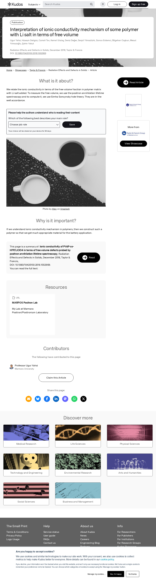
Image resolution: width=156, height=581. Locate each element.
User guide (49, 535)
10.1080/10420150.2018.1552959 (30, 53)
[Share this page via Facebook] (47, 398)
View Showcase (133, 143)
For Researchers (126, 531)
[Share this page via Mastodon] (65, 398)
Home (9, 70)
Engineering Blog (90, 542)
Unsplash (65, 209)
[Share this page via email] (28, 398)
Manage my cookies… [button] (96, 574)
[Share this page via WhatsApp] (74, 398)
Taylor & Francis (37, 70)
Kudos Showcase (126, 546)
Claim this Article (56, 377)
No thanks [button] (133, 574)
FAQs (46, 539)
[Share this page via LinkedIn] (56, 398)
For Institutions (125, 539)
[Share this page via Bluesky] (38, 398)
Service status (51, 531)
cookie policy (107, 559)
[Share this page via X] (83, 398)
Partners (85, 546)
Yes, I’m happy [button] (116, 574)
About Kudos (87, 531)
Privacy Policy (14, 535)
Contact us (49, 542)
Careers (84, 539)
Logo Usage (13, 539)
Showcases (21, 70)
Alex (54, 209)
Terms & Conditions (17, 531)
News (83, 535)
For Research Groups (129, 542)
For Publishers (125, 535)
